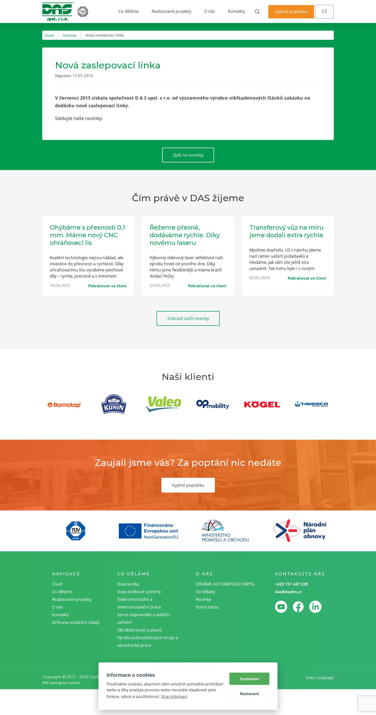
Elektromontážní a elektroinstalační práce (139, 603)
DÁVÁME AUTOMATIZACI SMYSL (225, 584)
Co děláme (128, 11)
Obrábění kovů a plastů (139, 630)
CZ (324, 11)
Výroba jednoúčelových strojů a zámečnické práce (147, 641)
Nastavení (249, 693)
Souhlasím (249, 678)
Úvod (49, 35)
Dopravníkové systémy (139, 591)
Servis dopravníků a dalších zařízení (143, 618)
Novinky (69, 35)
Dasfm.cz (98, 677)
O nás (209, 11)
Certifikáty (205, 591)
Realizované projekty (171, 11)
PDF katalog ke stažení (61, 682)
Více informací (174, 696)
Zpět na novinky (188, 155)
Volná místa (207, 607)
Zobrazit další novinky (188, 318)
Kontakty (236, 11)
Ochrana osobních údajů (75, 622)
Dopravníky (128, 584)
